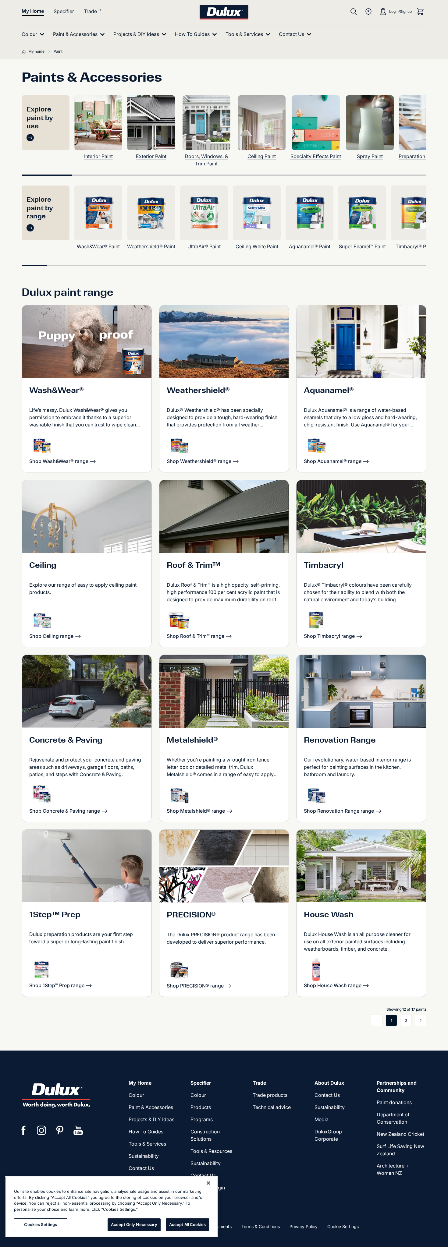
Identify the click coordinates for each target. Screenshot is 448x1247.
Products (200, 1107)
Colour (136, 1095)
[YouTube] (78, 1130)
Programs (201, 1119)
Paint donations (394, 1102)
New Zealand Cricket (400, 1134)
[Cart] (420, 11)
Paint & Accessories (151, 1107)
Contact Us (141, 1168)
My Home (33, 11)
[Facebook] (23, 1130)
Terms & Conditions (260, 1226)
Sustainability (144, 1156)
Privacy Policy (304, 1226)
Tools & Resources (211, 1151)
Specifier (64, 11)
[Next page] (420, 1020)
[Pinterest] (60, 1130)
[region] (111, 1206)
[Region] (368, 11)
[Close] (208, 1183)
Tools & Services (147, 1144)
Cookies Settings (40, 1224)
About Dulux (329, 1083)
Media (322, 1119)
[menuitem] (34, 34)
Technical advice (272, 1107)
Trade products (270, 1095)
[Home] (25, 51)
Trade (90, 11)
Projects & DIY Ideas (151, 1119)
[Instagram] (42, 1130)
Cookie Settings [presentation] (343, 1226)
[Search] (354, 11)
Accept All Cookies (187, 1224)
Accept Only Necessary (134, 1224)
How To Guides (146, 1132)
